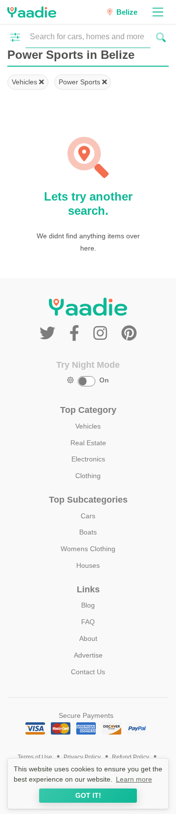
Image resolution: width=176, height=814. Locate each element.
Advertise (88, 655)
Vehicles (25, 82)
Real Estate (88, 443)
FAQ (88, 622)
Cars (88, 516)
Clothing (88, 476)
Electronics (88, 459)
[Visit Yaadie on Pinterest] (129, 333)
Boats (88, 532)
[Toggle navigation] (158, 12)
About (88, 638)
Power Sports (80, 82)
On (104, 380)
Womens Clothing (88, 549)
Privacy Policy (82, 757)
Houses (88, 565)
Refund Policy (130, 757)
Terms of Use (35, 757)
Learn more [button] (134, 779)
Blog (88, 605)
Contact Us (88, 672)
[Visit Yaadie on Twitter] (50, 333)
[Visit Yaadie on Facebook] (76, 333)
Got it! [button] (88, 795)
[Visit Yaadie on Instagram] (102, 333)
